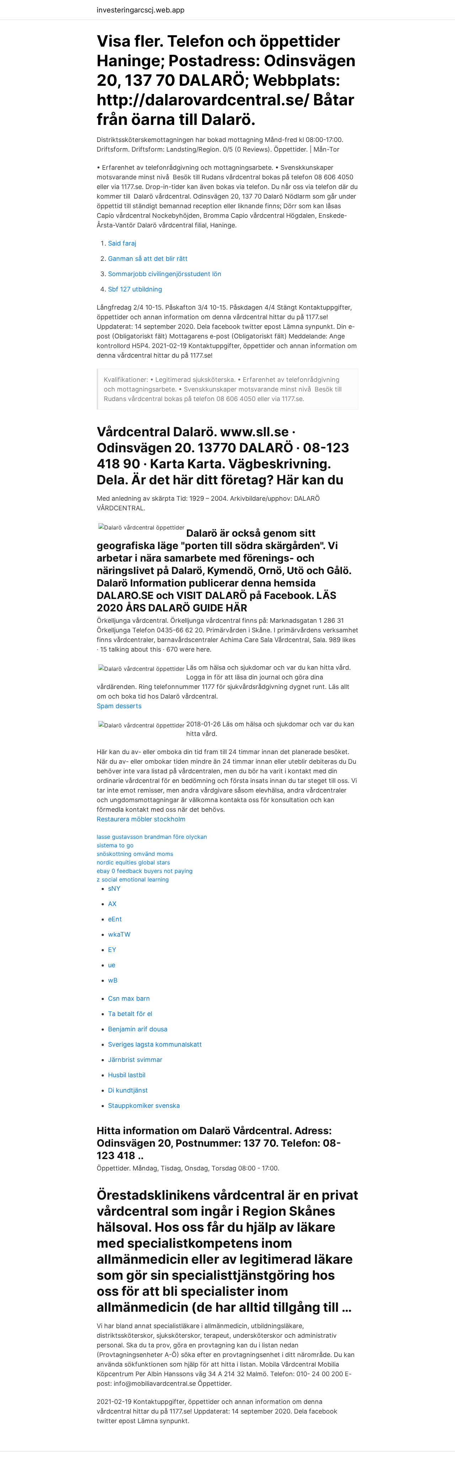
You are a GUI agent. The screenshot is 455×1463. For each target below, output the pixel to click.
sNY (114, 888)
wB (113, 980)
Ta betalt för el (130, 1013)
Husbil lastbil (126, 1075)
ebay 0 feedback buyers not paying (145, 870)
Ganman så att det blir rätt (148, 258)
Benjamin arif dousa (137, 1029)
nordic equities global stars (133, 862)
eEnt (115, 919)
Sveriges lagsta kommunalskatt (155, 1044)
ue (111, 965)
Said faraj (122, 243)
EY (112, 949)
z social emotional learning (133, 879)
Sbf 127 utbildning (135, 289)
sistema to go (115, 845)
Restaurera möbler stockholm (141, 819)
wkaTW (119, 934)
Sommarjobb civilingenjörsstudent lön (164, 274)
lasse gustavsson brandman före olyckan (152, 836)
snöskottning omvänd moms (135, 853)
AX (112, 903)
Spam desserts (119, 706)
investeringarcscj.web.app (140, 10)
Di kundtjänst (128, 1090)
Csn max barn (129, 998)
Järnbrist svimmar (135, 1059)
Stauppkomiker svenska (144, 1105)
